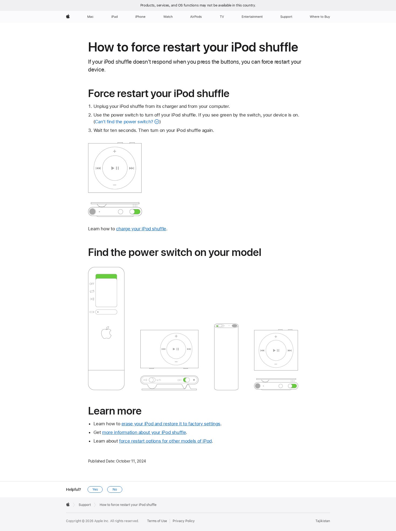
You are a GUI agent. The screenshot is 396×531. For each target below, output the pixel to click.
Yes (95, 489)
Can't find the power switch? (124, 121)
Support (85, 505)
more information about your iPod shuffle (144, 432)
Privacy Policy (184, 521)
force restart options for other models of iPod (165, 441)
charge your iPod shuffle (141, 228)
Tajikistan (322, 521)
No (115, 489)
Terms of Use (157, 521)
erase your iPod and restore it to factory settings (170, 423)
